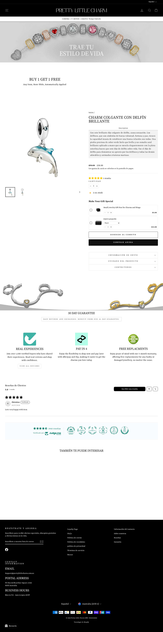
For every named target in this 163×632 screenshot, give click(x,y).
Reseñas (117, 538)
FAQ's (69, 534)
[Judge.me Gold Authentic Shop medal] (92, 430)
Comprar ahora (123, 242)
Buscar (70, 555)
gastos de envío (98, 169)
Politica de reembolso (76, 542)
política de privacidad (76, 546)
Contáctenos (123, 267)
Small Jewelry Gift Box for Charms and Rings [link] (122, 207)
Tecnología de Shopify (81, 622)
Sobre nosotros (120, 534)
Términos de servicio (75, 551)
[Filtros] (149, 389)
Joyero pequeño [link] (110, 219)
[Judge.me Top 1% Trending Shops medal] (114, 430)
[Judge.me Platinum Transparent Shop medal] (82, 430)
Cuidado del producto (123, 261)
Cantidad (95, 181)
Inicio (91, 113)
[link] (98, 210)
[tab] (123, 128)
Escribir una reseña (130, 389)
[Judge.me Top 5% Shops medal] (125, 430)
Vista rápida (23, 492)
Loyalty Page (72, 529)
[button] (96, 178)
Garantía (117, 542)
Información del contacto (124, 529)
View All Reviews (30, 366)
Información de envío (123, 255)
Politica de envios (74, 538)
